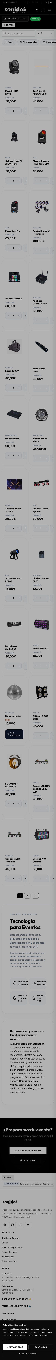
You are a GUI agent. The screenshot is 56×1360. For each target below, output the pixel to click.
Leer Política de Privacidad (14, 1340)
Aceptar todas (15, 1347)
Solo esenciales (28, 1354)
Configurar (41, 1347)
